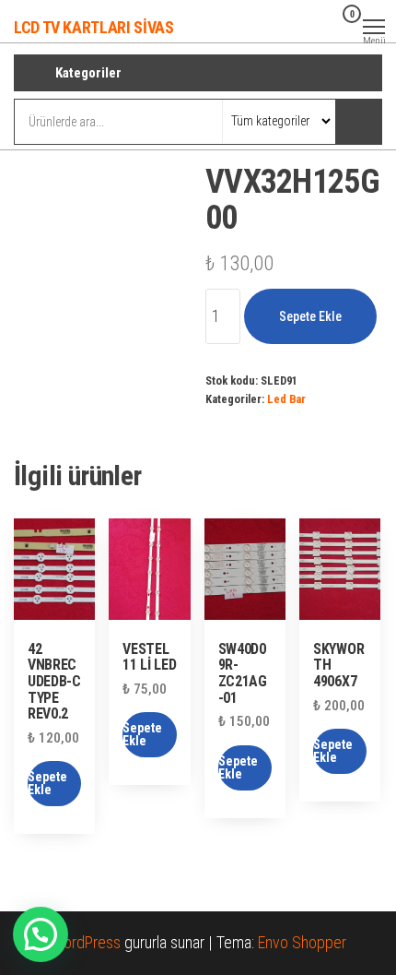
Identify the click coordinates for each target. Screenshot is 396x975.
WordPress (86, 942)
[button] (40, 934)
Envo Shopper (302, 942)
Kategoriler (88, 73)
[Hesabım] (323, 26)
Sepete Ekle (310, 316)
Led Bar (286, 399)
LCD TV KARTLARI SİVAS (93, 27)
